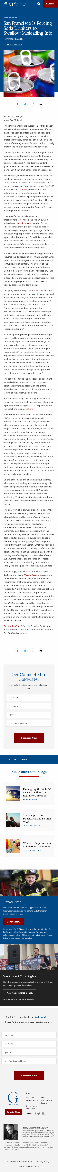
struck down (23, 223)
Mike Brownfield (33, 826)
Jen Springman (31, 799)
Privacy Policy (43, 1161)
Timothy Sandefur (14, 44)
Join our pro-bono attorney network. (18, 999)
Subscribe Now (29, 737)
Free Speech (10, 17)
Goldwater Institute (34, 850)
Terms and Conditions (29, 1166)
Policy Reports (32, 1100)
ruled (36, 290)
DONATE (50, 3)
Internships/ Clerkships (31, 1107)
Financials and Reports (46, 1101)
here (30, 408)
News (43, 1097)
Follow (29, 1114)
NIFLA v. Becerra (31, 574)
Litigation (30, 1097)
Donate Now (13, 921)
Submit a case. (20, 992)
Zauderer (23, 189)
